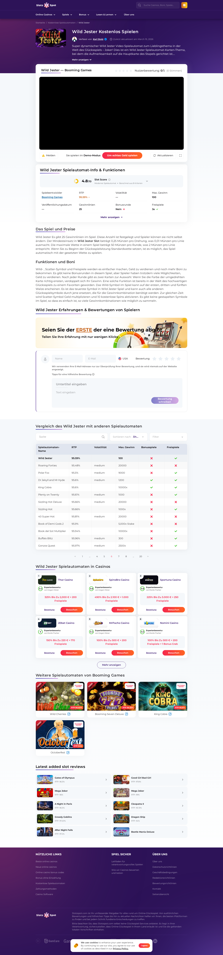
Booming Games (52, 197)
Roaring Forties (47, 465)
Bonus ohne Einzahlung (48, 877)
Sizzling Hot (45, 509)
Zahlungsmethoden (46, 888)
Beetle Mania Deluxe (142, 831)
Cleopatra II (137, 804)
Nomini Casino (169, 623)
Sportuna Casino (170, 579)
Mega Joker (61, 790)
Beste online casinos (46, 861)
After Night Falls (64, 830)
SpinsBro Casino (119, 579)
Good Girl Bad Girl (141, 777)
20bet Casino (66, 623)
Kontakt (156, 888)
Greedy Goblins (63, 817)
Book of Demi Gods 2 (51, 523)
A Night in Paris (63, 804)
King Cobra (44, 487)
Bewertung (49, 609)
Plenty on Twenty (48, 494)
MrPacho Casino (119, 623)
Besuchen (71, 609)
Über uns (129, 14)
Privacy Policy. (120, 948)
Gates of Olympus (64, 777)
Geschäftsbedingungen (164, 872)
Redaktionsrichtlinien (163, 877)
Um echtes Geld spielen (122, 155)
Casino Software (44, 894)
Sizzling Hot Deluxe (50, 502)
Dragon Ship (138, 817)
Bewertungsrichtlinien (164, 883)
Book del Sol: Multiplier (52, 531)
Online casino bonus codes (50, 872)
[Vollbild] (180, 155)
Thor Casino (65, 579)
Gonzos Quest (46, 545)
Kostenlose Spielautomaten (62, 22)
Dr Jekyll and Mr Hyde (51, 480)
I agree (144, 945)
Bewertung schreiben (165, 400)
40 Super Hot (46, 516)
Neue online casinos (46, 867)
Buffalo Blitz (45, 538)
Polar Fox (43, 472)
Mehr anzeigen (80, 59)
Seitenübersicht (160, 894)
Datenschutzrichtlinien (164, 867)
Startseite (40, 22)
